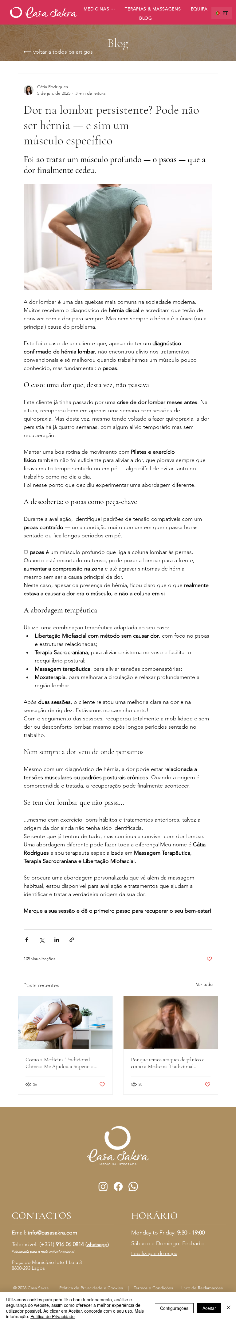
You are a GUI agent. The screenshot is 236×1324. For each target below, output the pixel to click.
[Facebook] (118, 1186)
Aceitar (209, 1308)
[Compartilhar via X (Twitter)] (42, 940)
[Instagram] (103, 1186)
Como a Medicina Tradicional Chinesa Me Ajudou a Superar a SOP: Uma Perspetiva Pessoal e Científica (60, 1063)
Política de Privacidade (52, 1316)
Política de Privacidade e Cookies (91, 1288)
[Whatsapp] (133, 1186)
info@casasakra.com (52, 1232)
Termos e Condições (153, 1288)
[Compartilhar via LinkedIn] (57, 940)
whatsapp (97, 1244)
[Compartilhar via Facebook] (27, 940)
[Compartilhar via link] (72, 940)
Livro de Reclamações (202, 1288)
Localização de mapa (154, 1253)
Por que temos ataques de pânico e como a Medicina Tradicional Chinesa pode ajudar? (167, 1063)
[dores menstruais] (65, 1022)
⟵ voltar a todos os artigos (58, 51)
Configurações (174, 1308)
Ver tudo (204, 984)
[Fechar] (228, 1308)
